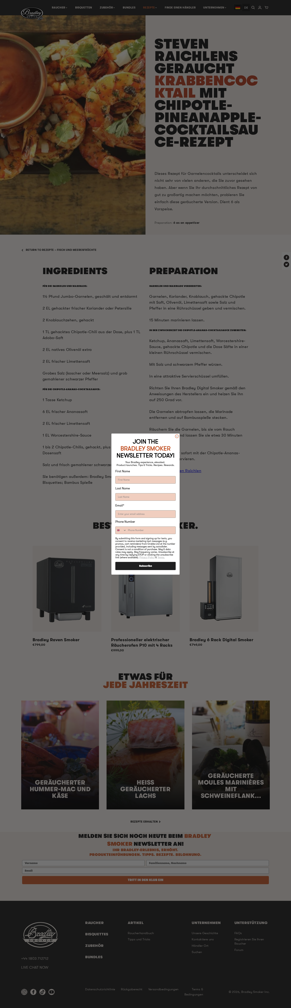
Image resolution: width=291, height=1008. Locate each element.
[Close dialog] (176, 436)
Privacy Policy (147, 557)
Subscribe (145, 566)
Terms (160, 557)
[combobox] (120, 530)
